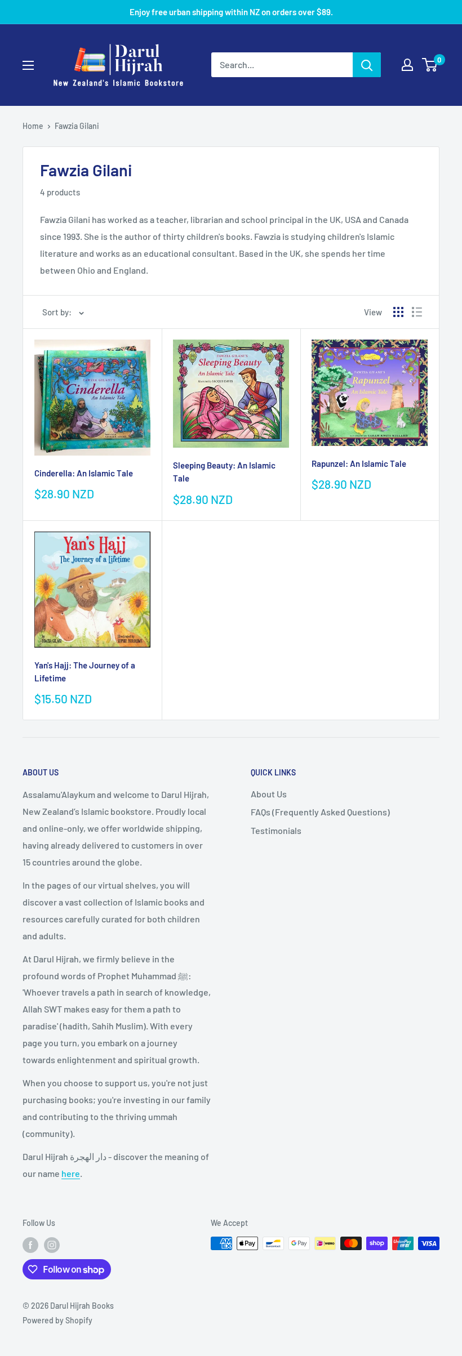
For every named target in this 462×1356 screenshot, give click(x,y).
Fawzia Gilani (77, 126)
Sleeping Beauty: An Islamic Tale (224, 471)
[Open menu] (28, 65)
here (70, 1173)
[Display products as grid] (398, 312)
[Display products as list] (417, 312)
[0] (430, 65)
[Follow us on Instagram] (52, 1244)
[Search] (367, 64)
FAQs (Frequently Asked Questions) (320, 811)
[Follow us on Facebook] (30, 1244)
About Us (269, 793)
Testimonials (276, 830)
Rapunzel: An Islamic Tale (359, 463)
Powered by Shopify (57, 1320)
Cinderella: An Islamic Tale (83, 473)
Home (33, 126)
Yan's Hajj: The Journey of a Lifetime (84, 671)
